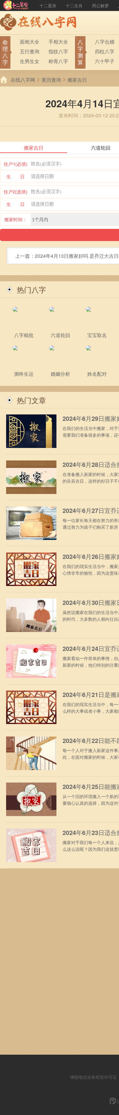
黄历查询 (51, 79)
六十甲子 (104, 61)
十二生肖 (74, 5)
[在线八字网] (39, 23)
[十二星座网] (16, 5)
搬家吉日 (77, 79)
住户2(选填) (15, 191)
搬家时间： (15, 219)
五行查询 (29, 51)
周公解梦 (100, 5)
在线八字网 (23, 79)
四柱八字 (104, 51)
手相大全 (58, 41)
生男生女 (29, 61)
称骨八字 (58, 61)
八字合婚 (104, 41)
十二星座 (47, 5)
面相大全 (29, 41)
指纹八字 (58, 51)
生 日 (15, 176)
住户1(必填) (15, 164)
